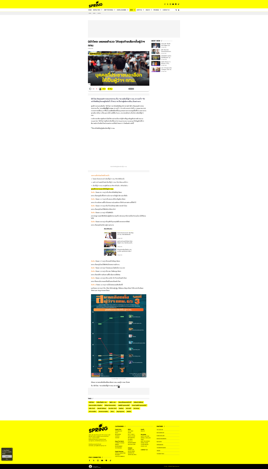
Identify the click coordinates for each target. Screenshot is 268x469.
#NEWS (129, 411)
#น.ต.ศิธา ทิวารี (112, 408)
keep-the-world (145, 441)
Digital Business (119, 451)
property (117, 455)
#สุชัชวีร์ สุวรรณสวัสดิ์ (123, 405)
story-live (144, 446)
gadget (117, 438)
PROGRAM (143, 434)
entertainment (132, 443)
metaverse (118, 434)
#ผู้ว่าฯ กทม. (113, 402)
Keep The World (119, 441)
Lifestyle (130, 448)
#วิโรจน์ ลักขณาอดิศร (110, 405)
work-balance (132, 454)
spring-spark (144, 443)
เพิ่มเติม (3, 453)
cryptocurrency (120, 456)
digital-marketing (120, 453)
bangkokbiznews (161, 438)
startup (117, 436)
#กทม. (112, 411)
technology (118, 431)
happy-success (145, 436)
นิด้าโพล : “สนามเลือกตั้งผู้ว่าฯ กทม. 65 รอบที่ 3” (107, 385)
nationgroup (160, 432)
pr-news (130, 439)
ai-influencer (144, 444)
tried (142, 439)
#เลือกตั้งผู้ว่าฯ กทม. (102, 402)
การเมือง (99, 13)
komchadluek (160, 435)
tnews (158, 450)
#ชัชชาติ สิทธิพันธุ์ (138, 402)
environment (118, 446)
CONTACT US (144, 450)
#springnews (120, 411)
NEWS (94, 13)
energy (117, 444)
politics (130, 441)
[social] (165, 4)
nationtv (159, 441)
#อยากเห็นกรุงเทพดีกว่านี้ (125, 402)
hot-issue (130, 431)
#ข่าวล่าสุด (136, 408)
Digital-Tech (118, 429)
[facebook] (92, 84)
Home (90, 13)
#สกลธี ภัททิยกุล (101, 408)
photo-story (131, 436)
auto (116, 432)
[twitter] (94, 84)
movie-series (131, 451)
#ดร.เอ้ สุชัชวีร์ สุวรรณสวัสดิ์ (139, 405)
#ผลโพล (121, 408)
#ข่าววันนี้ (128, 408)
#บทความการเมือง (103, 411)
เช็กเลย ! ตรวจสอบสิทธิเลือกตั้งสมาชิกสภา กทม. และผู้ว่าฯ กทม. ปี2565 (110, 382)
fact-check (131, 434)
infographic (131, 438)
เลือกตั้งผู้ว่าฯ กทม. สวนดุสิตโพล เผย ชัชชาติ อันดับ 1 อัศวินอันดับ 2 (110, 185)
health (143, 431)
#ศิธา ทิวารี (92, 408)
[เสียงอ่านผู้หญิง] (102, 89)
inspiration (131, 453)
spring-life (131, 449)
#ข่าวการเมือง (92, 411)
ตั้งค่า (7, 459)
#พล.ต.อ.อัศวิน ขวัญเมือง (95, 405)
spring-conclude (146, 438)
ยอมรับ (7, 456)
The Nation (160, 429)
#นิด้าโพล (91, 402)
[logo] (96, 4)
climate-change (119, 443)
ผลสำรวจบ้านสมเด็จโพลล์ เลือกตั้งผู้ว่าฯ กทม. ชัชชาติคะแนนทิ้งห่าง (110, 182)
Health (142, 429)
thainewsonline (161, 447)
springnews (160, 444)
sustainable (118, 448)
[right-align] (176, 10)
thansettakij (160, 453)
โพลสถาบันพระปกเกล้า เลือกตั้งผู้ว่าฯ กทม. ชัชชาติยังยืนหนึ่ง (108, 179)
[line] (96, 84)
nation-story (132, 444)
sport (129, 432)
